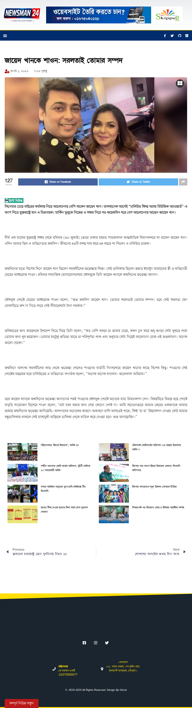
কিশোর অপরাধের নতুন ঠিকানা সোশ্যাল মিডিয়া (154, 487)
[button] (5, 36)
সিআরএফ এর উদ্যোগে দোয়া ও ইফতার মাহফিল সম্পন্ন (158, 507)
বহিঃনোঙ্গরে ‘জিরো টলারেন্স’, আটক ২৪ (60, 445)
